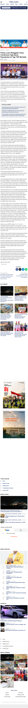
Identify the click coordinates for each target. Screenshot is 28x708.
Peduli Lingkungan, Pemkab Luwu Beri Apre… (15, 588)
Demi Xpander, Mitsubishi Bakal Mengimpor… (14, 572)
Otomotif (8, 570)
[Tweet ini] (20, 269)
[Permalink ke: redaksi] (1, 59)
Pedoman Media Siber (21, 696)
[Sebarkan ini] (17, 269)
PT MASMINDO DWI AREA (8, 488)
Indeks (7, 692)
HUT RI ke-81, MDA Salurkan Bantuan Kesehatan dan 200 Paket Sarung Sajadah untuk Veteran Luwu (21, 334)
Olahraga (8, 576)
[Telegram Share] (23, 269)
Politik (14, 565)
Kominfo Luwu (6, 483)
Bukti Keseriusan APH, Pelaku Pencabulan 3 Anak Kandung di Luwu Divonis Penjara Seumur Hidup (6, 276)
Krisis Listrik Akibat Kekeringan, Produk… (15, 522)
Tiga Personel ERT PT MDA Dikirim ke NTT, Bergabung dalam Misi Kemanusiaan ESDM (21, 316)
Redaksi (7, 694)
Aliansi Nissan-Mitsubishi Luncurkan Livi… (15, 598)
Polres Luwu (3, 264)
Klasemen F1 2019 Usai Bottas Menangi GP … (16, 593)
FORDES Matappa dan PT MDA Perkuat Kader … (14, 517)
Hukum (8, 510)
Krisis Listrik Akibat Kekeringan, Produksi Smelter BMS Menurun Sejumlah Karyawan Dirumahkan (5, 317)
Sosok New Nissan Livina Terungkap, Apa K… (15, 625)
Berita (1, 510)
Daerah (4, 510)
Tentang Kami (20, 694)
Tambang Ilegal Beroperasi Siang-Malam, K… (11, 511)
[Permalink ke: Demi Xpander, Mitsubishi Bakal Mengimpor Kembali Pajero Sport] (13, 612)
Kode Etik (20, 692)
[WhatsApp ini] (26, 269)
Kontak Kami (7, 696)
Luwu (4, 481)
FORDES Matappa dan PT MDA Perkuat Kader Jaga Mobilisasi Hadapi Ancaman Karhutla (21, 298)
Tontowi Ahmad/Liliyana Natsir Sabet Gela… (15, 583)
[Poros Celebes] (14, 1)
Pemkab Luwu (6, 485)
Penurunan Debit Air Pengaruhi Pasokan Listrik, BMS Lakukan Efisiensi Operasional (6, 333)
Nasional (18, 510)
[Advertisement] (14, 24)
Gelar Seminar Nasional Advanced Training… (14, 567)
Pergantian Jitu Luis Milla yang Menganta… (13, 578)
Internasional (13, 510)
